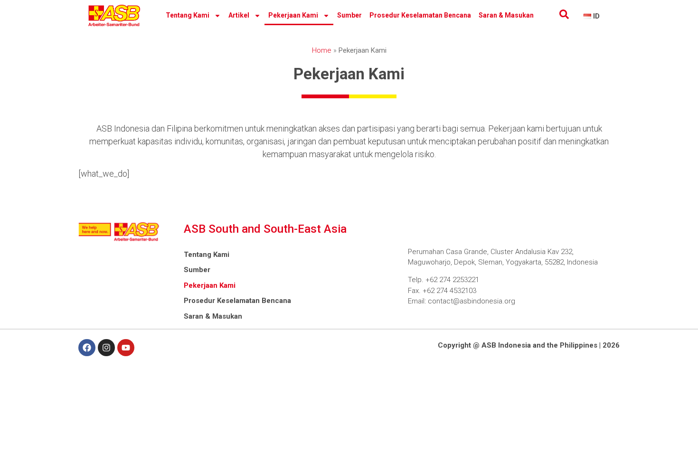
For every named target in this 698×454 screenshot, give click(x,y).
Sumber (349, 15)
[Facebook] (86, 347)
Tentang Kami (187, 15)
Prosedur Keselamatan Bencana (420, 15)
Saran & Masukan (506, 15)
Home (321, 50)
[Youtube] (125, 347)
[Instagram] (106, 347)
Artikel (238, 15)
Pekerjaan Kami (293, 15)
